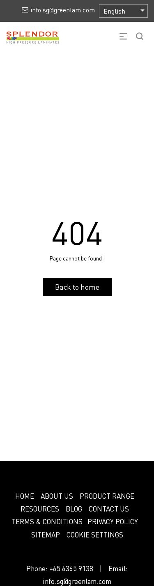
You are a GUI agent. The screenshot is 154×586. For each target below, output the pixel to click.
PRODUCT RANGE (107, 495)
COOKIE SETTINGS (95, 534)
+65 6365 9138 (71, 568)
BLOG (74, 508)
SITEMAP (45, 534)
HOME (24, 495)
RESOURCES (40, 508)
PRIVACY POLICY (112, 521)
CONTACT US (109, 508)
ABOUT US (57, 495)
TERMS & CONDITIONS (47, 521)
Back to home (77, 286)
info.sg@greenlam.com (77, 581)
